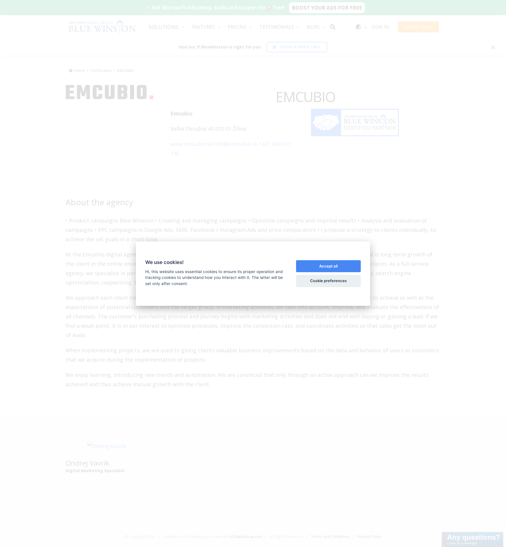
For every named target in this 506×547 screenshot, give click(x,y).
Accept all (328, 266)
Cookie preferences (328, 280)
